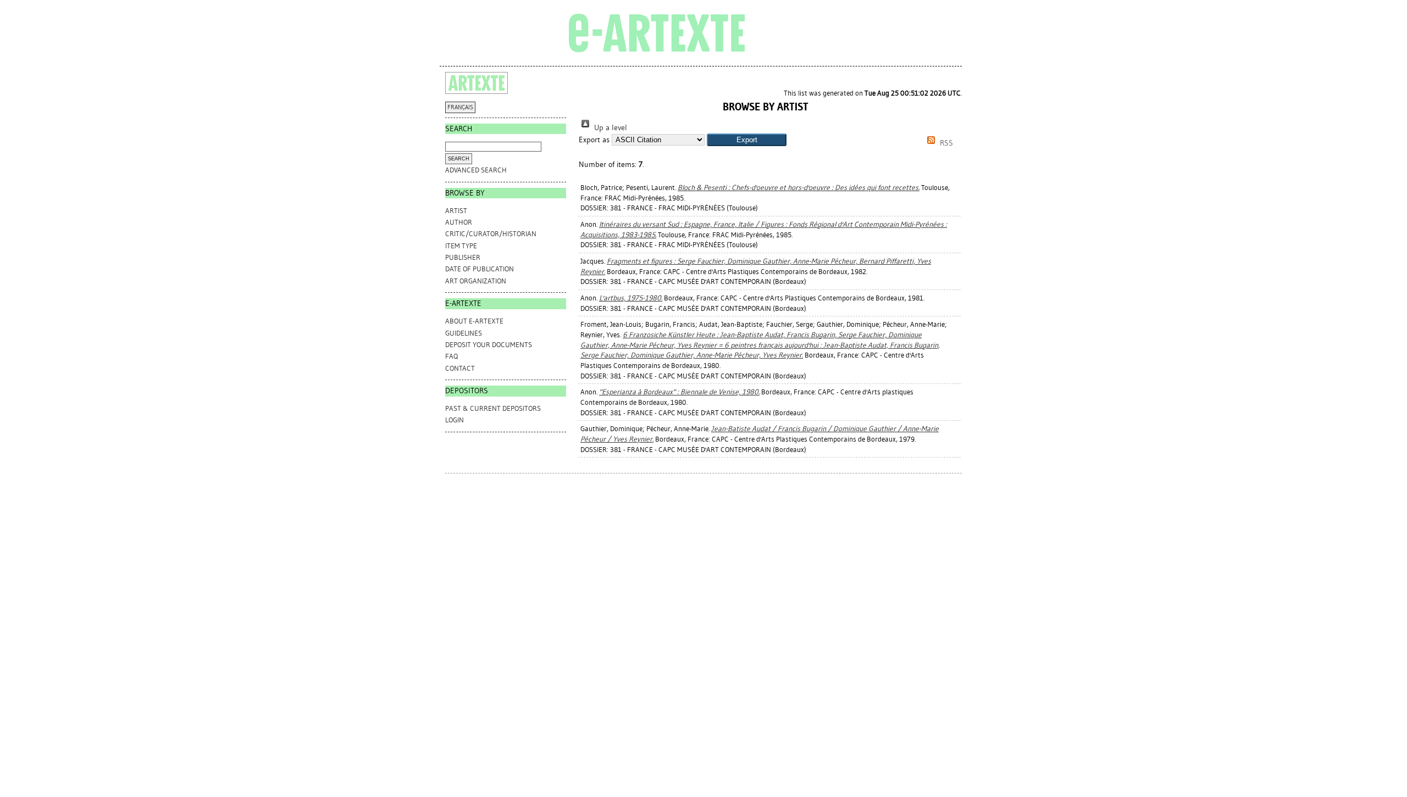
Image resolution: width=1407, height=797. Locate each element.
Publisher (462, 257)
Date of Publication (479, 269)
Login (454, 420)
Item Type (461, 246)
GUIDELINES (463, 333)
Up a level (609, 127)
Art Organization (475, 281)
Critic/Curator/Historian (490, 234)
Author (458, 222)
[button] (746, 139)
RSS (945, 143)
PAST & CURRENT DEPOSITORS (493, 408)
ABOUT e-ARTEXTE (474, 321)
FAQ (451, 356)
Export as (594, 139)
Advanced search (476, 170)
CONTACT (460, 368)
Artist (456, 211)
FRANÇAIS (460, 107)
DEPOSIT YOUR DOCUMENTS (488, 345)
